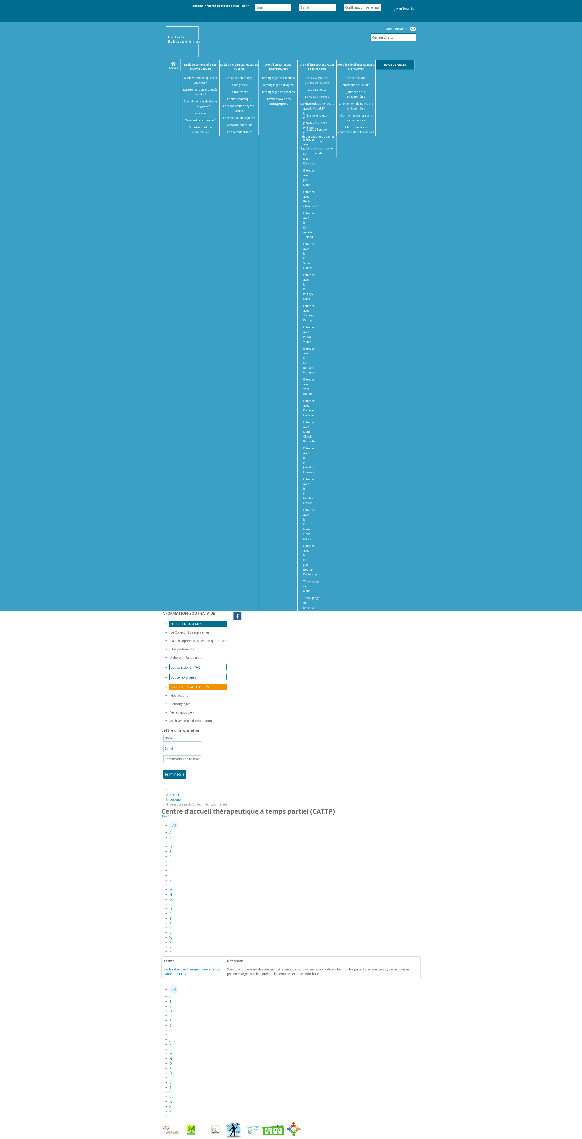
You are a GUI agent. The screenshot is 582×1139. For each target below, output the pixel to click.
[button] (572, 1129)
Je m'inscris (404, 8)
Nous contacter (396, 29)
